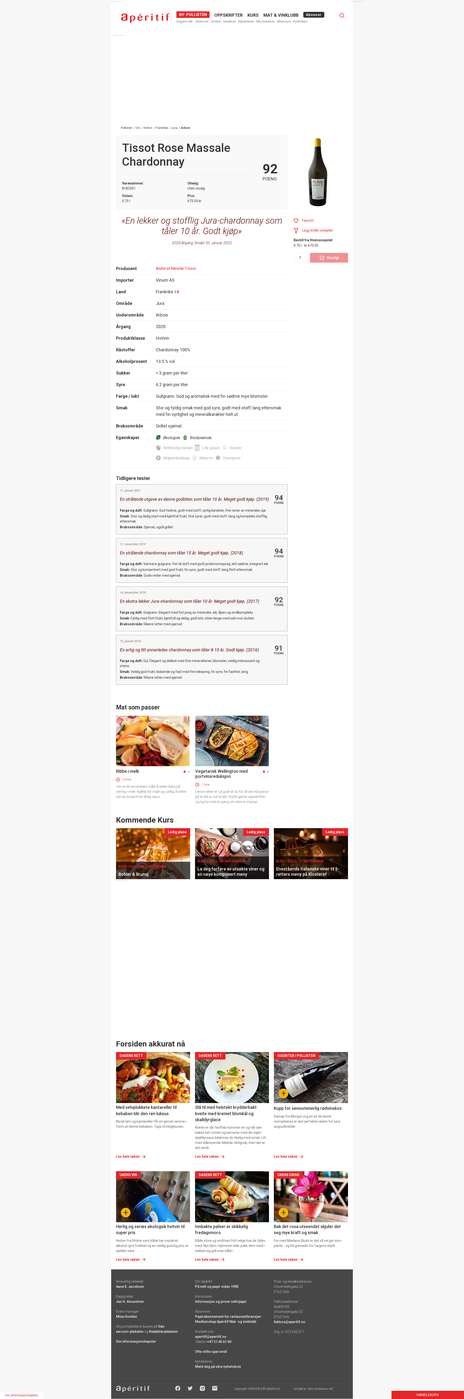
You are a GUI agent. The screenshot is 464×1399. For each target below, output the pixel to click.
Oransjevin (231, 458)
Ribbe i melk (127, 771)
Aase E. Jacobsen (130, 1287)
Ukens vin (202, 21)
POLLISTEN (196, 14)
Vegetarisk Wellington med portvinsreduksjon (221, 774)
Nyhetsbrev (246, 21)
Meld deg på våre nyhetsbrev (218, 1367)
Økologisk (171, 437)
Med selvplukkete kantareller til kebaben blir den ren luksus (146, 1110)
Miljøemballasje (176, 458)
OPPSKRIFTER (228, 15)
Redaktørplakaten (163, 1331)
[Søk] (342, 15)
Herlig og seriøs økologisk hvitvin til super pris (150, 1229)
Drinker (216, 21)
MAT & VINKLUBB (280, 15)
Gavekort (229, 21)
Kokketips (300, 21)
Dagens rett (184, 21)
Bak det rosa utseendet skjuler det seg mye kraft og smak (307, 1229)
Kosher (236, 448)
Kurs (253, 15)
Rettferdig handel (177, 448)
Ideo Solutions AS (320, 1389)
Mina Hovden (126, 1316)
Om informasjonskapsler (136, 1341)
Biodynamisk (201, 437)
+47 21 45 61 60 (219, 1342)
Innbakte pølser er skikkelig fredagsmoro (221, 1229)
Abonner (314, 15)
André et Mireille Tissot (176, 268)
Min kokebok (265, 21)
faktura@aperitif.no (289, 1322)
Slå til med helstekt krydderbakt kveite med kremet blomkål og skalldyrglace (226, 1113)
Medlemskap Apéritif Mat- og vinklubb (225, 1322)
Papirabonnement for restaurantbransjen (228, 1316)
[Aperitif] (145, 18)
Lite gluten (211, 448)
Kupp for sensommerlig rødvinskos (308, 1108)
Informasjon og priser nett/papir (221, 1301)
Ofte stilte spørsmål (211, 1352)
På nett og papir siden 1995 (217, 1287)
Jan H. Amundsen (130, 1301)
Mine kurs (284, 21)
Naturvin (206, 458)
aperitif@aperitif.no (210, 1337)
